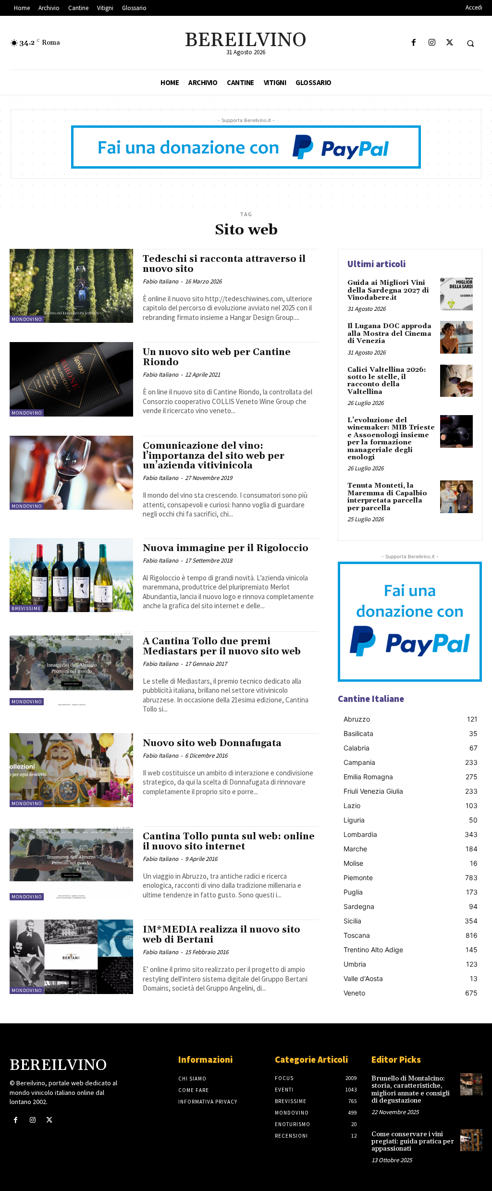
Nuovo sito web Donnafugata (212, 743)
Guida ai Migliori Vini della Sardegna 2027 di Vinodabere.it (388, 290)
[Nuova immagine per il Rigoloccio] (71, 575)
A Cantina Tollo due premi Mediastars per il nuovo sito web (222, 646)
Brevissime (26, 608)
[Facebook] (413, 43)
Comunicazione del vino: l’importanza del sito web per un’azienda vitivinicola (213, 456)
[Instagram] (431, 43)
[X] (449, 43)
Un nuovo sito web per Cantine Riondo (217, 357)
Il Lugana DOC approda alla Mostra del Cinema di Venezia (389, 333)
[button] (470, 43)
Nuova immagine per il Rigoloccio (225, 548)
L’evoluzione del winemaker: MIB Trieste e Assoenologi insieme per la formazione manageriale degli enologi (391, 439)
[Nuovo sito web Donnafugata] (71, 770)
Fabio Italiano (160, 281)
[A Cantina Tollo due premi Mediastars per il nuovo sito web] (71, 668)
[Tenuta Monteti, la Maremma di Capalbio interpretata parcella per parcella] (456, 496)
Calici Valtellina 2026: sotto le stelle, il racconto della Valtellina (386, 381)
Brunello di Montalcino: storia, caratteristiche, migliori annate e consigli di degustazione (410, 1089)
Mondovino (27, 319)
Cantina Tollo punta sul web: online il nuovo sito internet (229, 841)
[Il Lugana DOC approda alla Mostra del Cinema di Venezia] (456, 337)
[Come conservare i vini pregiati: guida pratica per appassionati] (471, 1140)
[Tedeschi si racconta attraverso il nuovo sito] (71, 286)
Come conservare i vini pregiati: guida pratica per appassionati (412, 1142)
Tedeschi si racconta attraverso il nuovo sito (224, 264)
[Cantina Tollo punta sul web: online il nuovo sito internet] (71, 863)
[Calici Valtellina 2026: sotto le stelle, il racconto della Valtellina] (456, 381)
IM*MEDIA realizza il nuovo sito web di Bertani (221, 934)
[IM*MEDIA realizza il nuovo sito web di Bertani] (71, 957)
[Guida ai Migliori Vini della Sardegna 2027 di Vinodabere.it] (456, 294)
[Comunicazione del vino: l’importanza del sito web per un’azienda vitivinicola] (71, 473)
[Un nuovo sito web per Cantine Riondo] (71, 379)
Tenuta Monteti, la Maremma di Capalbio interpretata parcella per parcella (387, 496)
